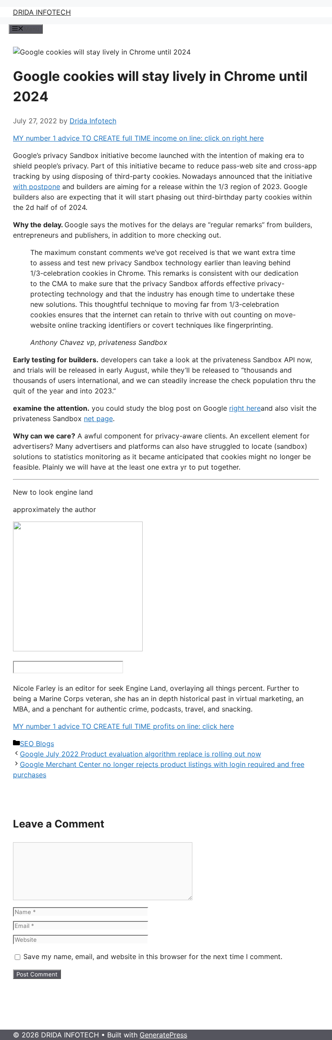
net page (98, 418)
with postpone (36, 186)
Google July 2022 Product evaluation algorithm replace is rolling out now (140, 754)
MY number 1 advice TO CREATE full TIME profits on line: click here (123, 726)
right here (245, 408)
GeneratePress (163, 1034)
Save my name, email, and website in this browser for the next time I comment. (152, 956)
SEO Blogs (37, 743)
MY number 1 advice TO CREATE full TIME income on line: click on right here (138, 138)
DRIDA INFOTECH (42, 12)
